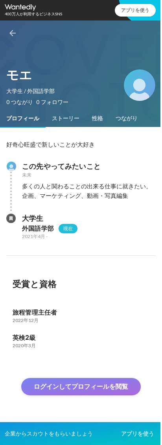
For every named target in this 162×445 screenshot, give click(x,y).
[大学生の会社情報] (11, 218)
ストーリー (65, 118)
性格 (97, 118)
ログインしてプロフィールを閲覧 (81, 386)
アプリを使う (135, 10)
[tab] (23, 118)
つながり (127, 118)
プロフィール (22, 118)
